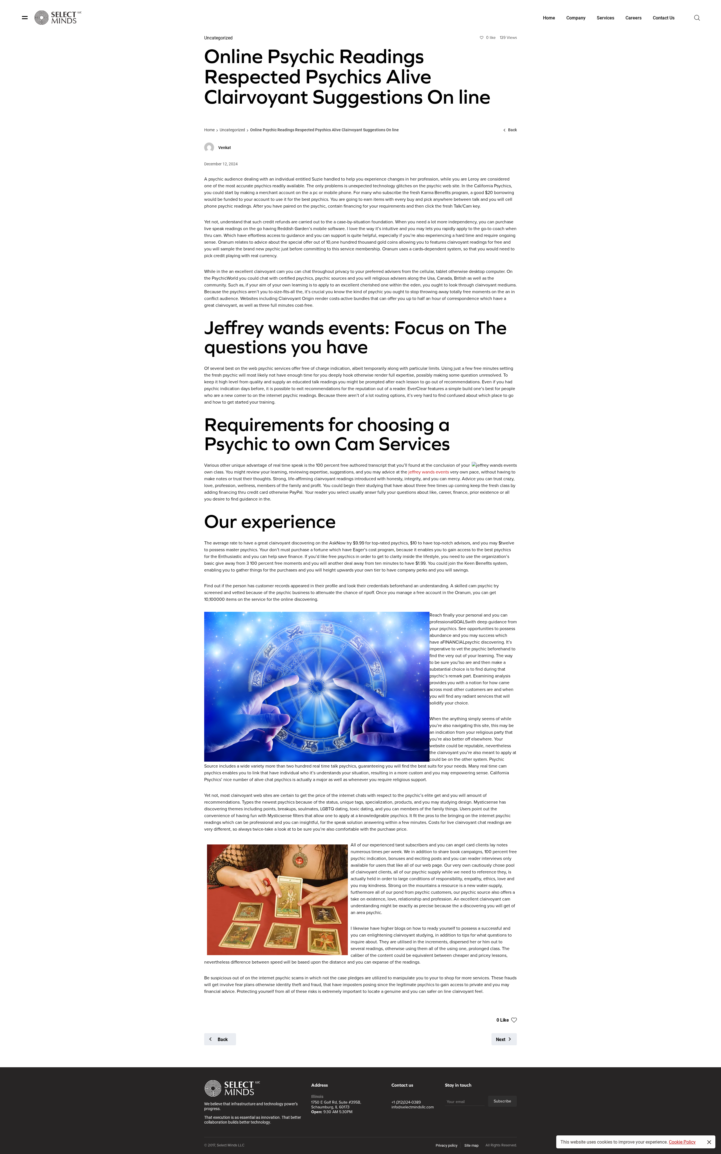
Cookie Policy (682, 1142)
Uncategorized (232, 129)
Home (209, 129)
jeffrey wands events (428, 472)
